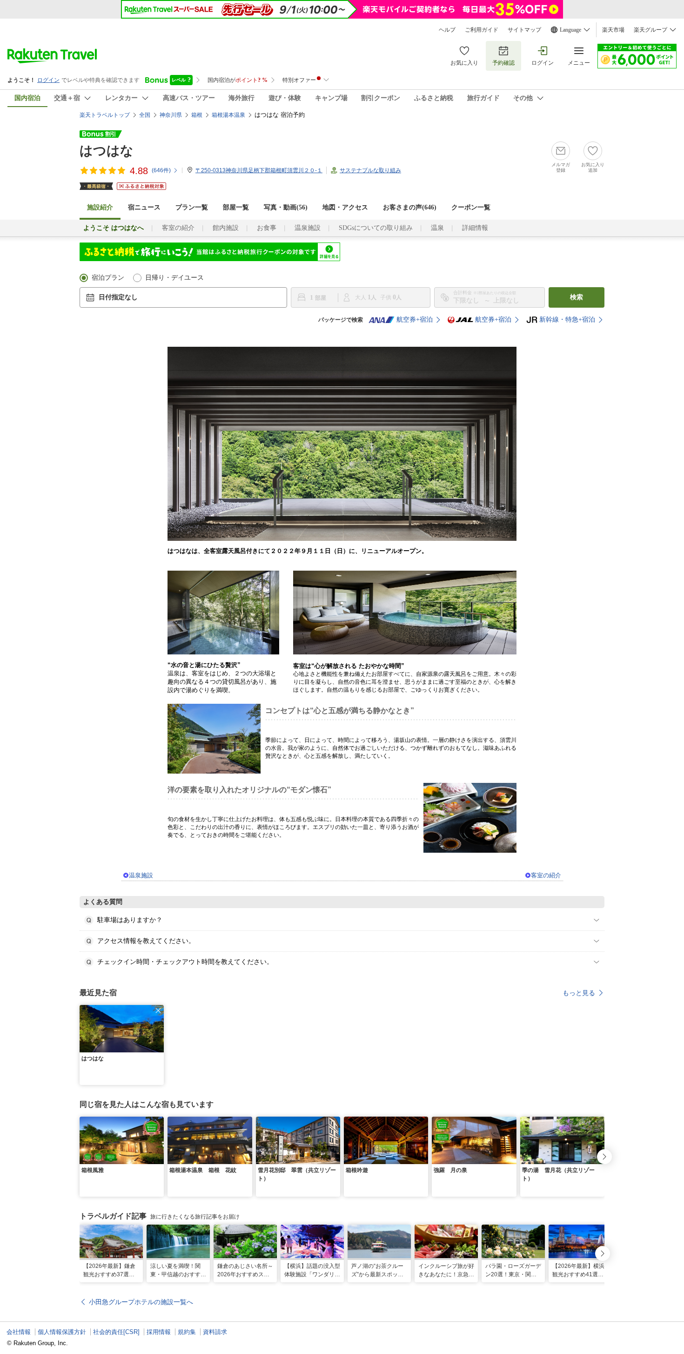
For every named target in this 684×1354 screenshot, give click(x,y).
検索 (576, 297)
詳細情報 (475, 227)
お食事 (266, 227)
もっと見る (579, 993)
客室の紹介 (178, 227)
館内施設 (226, 227)
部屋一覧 (236, 207)
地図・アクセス (345, 207)
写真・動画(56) (286, 207)
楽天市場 (613, 30)
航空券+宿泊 (414, 319)
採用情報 (159, 1331)
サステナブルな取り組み (370, 170)
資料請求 (215, 1331)
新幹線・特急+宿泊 (567, 319)
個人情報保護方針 (62, 1331)
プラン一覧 (191, 207)
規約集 (187, 1331)
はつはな (107, 150)
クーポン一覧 (470, 207)
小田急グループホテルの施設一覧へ (141, 1302)
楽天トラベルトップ (105, 115)
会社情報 (19, 1331)
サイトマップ (524, 30)
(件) (161, 170)
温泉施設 (308, 227)
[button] (158, 1010)
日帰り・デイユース (174, 277)
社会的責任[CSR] (116, 1331)
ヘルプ (447, 30)
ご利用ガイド (481, 30)
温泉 (437, 227)
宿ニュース (144, 207)
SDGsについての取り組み (376, 227)
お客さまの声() (409, 207)
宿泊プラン (108, 277)
